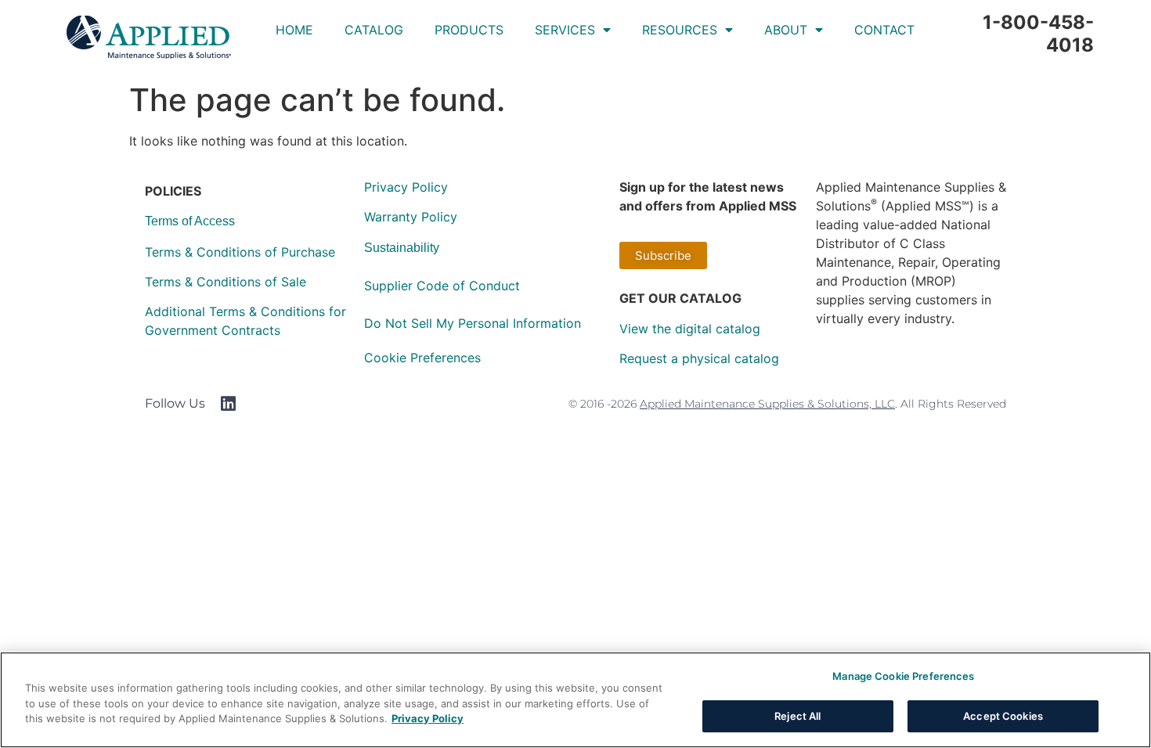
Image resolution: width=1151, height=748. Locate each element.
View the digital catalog (689, 328)
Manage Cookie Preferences (903, 676)
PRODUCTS (469, 30)
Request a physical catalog (699, 358)
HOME (294, 30)
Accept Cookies (1003, 715)
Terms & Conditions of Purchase (240, 252)
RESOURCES (679, 30)
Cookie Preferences (422, 357)
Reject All (797, 715)
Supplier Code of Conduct (442, 285)
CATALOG (374, 30)
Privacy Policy (406, 187)
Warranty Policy (410, 217)
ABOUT (785, 30)
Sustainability (401, 247)
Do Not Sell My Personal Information (472, 323)
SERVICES (565, 30)
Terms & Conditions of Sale (225, 281)
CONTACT (884, 30)
